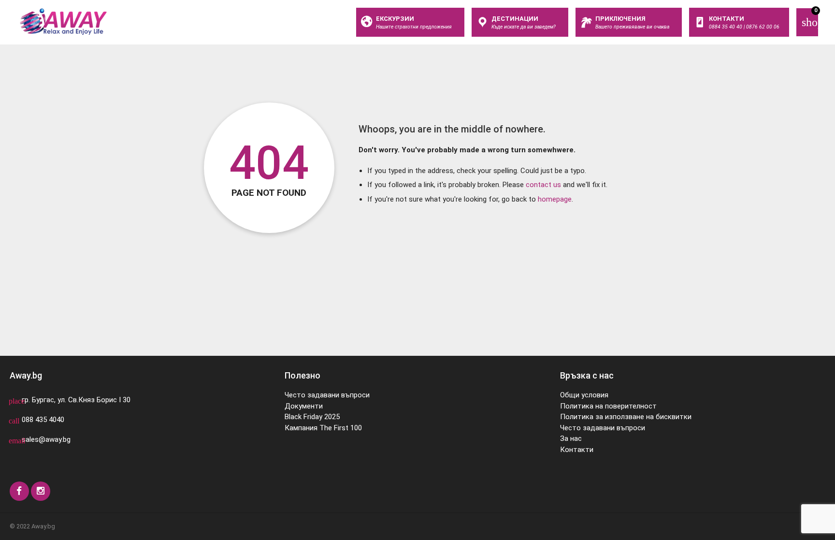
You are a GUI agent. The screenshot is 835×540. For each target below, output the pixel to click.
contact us (543, 184)
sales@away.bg (46, 439)
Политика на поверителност (608, 406)
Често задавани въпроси (327, 395)
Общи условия (584, 395)
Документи (304, 406)
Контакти (576, 449)
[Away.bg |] (63, 21)
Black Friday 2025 (312, 416)
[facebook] (19, 491)
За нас (571, 438)
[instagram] (40, 491)
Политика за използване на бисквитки (625, 416)
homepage (555, 199)
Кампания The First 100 (323, 427)
